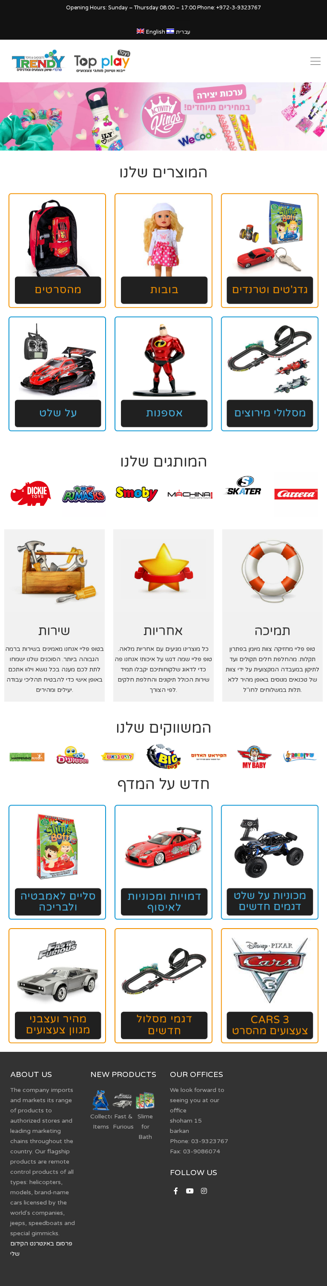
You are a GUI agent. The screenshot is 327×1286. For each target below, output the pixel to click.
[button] (9, 116)
